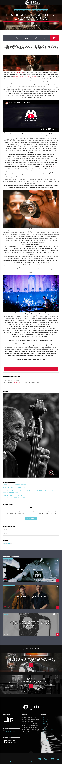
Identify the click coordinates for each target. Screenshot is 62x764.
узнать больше (26, 733)
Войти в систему (17, 383)
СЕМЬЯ (45, 717)
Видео (45, 734)
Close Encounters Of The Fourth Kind (24, 76)
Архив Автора (31, 369)
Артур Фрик (7, 579)
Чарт (44, 723)
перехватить (19, 78)
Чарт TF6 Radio (48, 729)
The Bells (54, 166)
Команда (45, 738)
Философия (7, 543)
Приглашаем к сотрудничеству (31, 682)
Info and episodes (31, 518)
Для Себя (35, 11)
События (45, 736)
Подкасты (46, 721)
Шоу (44, 719)
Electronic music (19, 11)
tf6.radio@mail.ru (10, 731)
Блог (44, 731)
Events (28, 11)
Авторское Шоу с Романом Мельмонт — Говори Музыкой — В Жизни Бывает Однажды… (30, 491)
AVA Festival (19, 72)
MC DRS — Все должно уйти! (14, 498)
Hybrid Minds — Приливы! (13, 495)
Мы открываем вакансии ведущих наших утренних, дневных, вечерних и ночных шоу (31, 660)
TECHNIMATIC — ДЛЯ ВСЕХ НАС (14, 488)
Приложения (46, 742)
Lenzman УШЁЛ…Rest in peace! (14, 485)
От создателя (43, 11)
